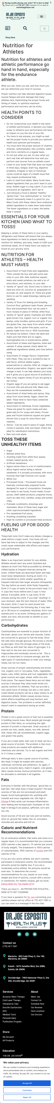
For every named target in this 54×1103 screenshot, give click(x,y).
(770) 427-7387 (10, 946)
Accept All (27, 1083)
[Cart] (44, 28)
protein (39, 850)
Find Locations (37, 1011)
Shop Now (10, 37)
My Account (8, 1037)
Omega (4, 801)
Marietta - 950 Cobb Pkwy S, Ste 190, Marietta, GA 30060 (26, 957)
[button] (41, 16)
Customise (27, 1090)
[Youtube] (35, 934)
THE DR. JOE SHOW (13, 1056)
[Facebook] (19, 934)
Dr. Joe (31, 897)
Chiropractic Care (10, 1004)
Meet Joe (35, 997)
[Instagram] (27, 934)
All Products (8, 1040)
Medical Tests (9, 1014)
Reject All (27, 1097)
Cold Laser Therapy (12, 1000)
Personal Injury (9, 1018)
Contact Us (36, 1000)
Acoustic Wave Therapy (14, 997)
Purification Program (12, 1021)
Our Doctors (36, 1014)
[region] (27, 1080)
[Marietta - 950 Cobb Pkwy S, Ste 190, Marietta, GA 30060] (4, 955)
